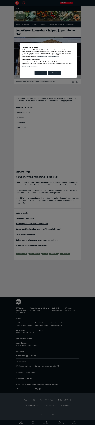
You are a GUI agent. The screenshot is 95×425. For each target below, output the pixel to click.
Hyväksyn (54, 73)
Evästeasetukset (41, 73)
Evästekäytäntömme (42, 56)
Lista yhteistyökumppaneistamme (30, 66)
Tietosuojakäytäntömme (53, 56)
